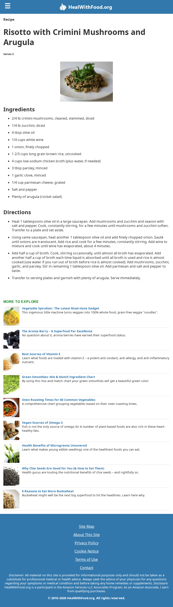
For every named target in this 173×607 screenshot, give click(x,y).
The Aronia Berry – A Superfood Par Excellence (57, 331)
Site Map (86, 526)
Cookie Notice (86, 551)
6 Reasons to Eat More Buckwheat (48, 491)
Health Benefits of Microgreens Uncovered (54, 445)
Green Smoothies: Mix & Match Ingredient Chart (58, 377)
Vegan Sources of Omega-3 (42, 423)
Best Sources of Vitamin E (41, 354)
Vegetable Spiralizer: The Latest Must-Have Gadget (60, 308)
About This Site (86, 534)
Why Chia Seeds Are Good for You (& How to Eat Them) (63, 468)
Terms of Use (86, 559)
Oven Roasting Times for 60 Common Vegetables (58, 400)
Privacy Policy (87, 543)
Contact (86, 567)
